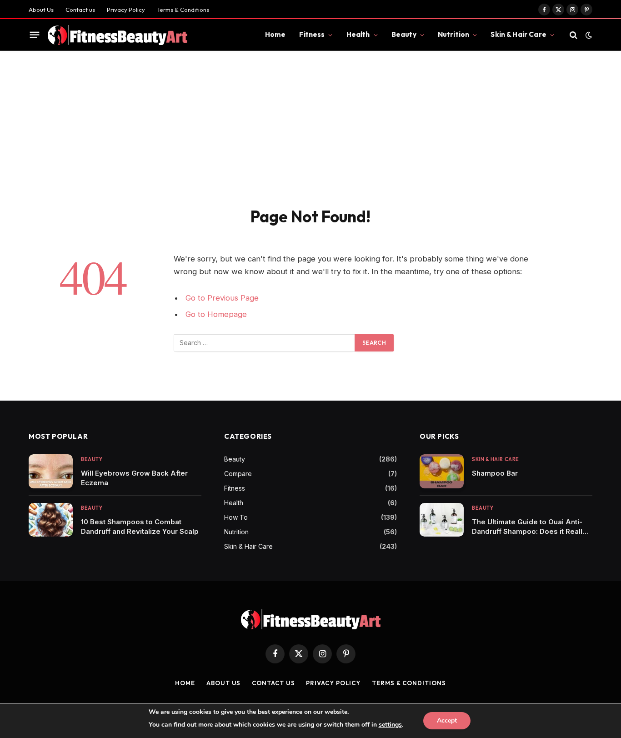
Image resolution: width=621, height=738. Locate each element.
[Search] (573, 35)
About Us (41, 9)
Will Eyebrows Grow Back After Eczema (134, 478)
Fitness (312, 34)
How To (236, 517)
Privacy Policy (126, 9)
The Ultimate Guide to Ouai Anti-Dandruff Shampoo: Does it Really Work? (529, 526)
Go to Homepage (216, 314)
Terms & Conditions (183, 9)
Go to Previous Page (222, 297)
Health (358, 34)
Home (275, 34)
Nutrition (453, 34)
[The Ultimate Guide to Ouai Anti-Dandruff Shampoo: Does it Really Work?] (442, 520)
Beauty (403, 34)
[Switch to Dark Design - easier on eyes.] (587, 35)
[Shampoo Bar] (442, 471)
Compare (238, 473)
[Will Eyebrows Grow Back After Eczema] (51, 471)
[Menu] (35, 35)
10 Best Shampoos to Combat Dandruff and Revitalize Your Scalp (140, 526)
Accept (447, 720)
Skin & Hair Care (518, 34)
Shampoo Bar (495, 473)
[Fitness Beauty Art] (117, 35)
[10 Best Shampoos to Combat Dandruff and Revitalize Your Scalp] (51, 520)
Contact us (80, 9)
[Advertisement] (310, 138)
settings (390, 724)
